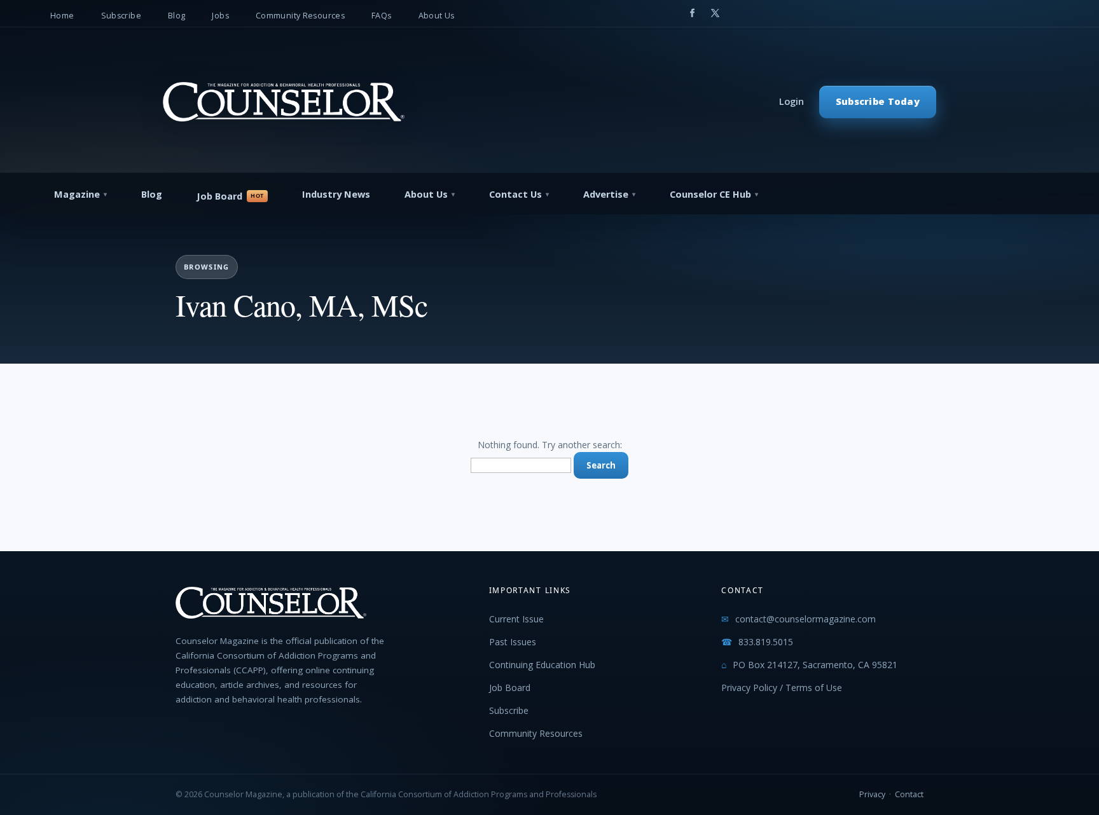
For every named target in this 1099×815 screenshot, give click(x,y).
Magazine (77, 194)
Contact (909, 794)
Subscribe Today (878, 101)
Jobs (220, 15)
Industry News (336, 194)
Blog (177, 15)
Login (791, 101)
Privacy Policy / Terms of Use (781, 687)
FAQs (381, 15)
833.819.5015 (765, 642)
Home (62, 15)
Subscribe (121, 15)
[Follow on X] (715, 13)
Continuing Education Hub (542, 665)
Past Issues (512, 642)
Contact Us (515, 194)
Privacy (872, 794)
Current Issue (516, 619)
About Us (436, 15)
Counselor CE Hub (710, 194)
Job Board (219, 196)
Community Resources (300, 15)
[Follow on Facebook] (692, 13)
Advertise (605, 194)
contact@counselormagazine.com (805, 619)
